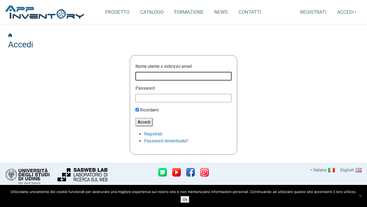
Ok (185, 199)
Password (145, 88)
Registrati (313, 12)
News (221, 12)
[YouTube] (176, 172)
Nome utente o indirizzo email (163, 66)
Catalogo (152, 12)
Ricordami (149, 110)
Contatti (250, 12)
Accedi (345, 12)
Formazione (189, 12)
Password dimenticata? (166, 140)
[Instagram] (204, 172)
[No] (360, 196)
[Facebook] (190, 172)
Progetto (117, 12)
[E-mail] (162, 172)
